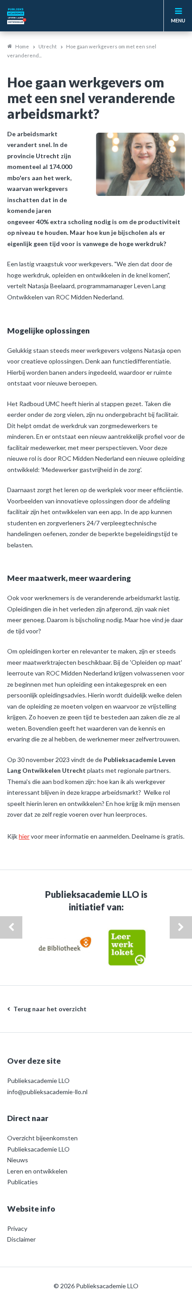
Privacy (17, 1228)
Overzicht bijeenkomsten (42, 1138)
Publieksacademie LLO (38, 1149)
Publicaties (22, 1182)
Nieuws (17, 1160)
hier (24, 836)
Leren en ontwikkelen (37, 1171)
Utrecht (47, 46)
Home (22, 46)
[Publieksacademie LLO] (31, 15)
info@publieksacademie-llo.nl (47, 1091)
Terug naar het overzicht (50, 1009)
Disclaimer (21, 1239)
